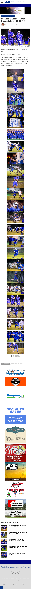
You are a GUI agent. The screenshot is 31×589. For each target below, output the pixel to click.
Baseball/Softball (10, 578)
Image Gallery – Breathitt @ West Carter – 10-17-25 (17, 526)
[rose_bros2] (15, 443)
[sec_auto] (15, 424)
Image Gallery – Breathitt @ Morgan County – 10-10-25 (18, 533)
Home (3, 578)
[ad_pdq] (15, 498)
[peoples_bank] (15, 405)
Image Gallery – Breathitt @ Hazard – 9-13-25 (18, 553)
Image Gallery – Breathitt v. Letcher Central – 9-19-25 (18, 546)
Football (24, 578)
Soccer (13, 580)
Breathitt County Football (17, 364)
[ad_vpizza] (15, 462)
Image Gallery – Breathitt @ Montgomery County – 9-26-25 (17, 540)
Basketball (18, 578)
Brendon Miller (10, 25)
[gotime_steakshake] (15, 386)
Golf (28, 578)
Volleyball (18, 580)
